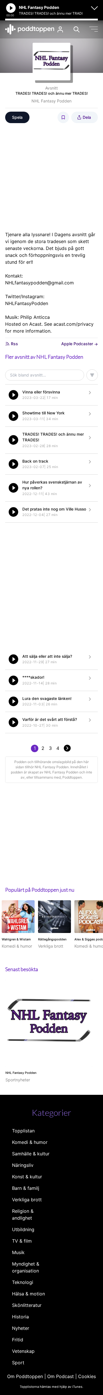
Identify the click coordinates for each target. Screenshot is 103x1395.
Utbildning (23, 1229)
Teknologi (22, 1282)
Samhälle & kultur (30, 1154)
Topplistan (23, 1131)
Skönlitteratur (26, 1305)
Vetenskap (23, 1351)
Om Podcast (60, 1376)
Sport (18, 1362)
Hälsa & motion (28, 1294)
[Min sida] (60, 29)
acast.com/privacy (74, 324)
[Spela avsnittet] (13, 395)
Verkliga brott (27, 1199)
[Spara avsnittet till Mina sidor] (63, 117)
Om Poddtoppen (25, 1376)
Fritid (17, 1339)
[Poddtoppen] (29, 29)
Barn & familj (25, 1188)
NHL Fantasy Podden (51, 100)
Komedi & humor (29, 1142)
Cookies (87, 1376)
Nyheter (20, 1328)
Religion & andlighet (22, 1214)
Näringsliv (22, 1165)
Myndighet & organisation (25, 1267)
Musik (18, 1252)
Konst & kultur (27, 1176)
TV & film (22, 1241)
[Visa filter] (92, 375)
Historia (20, 1317)
